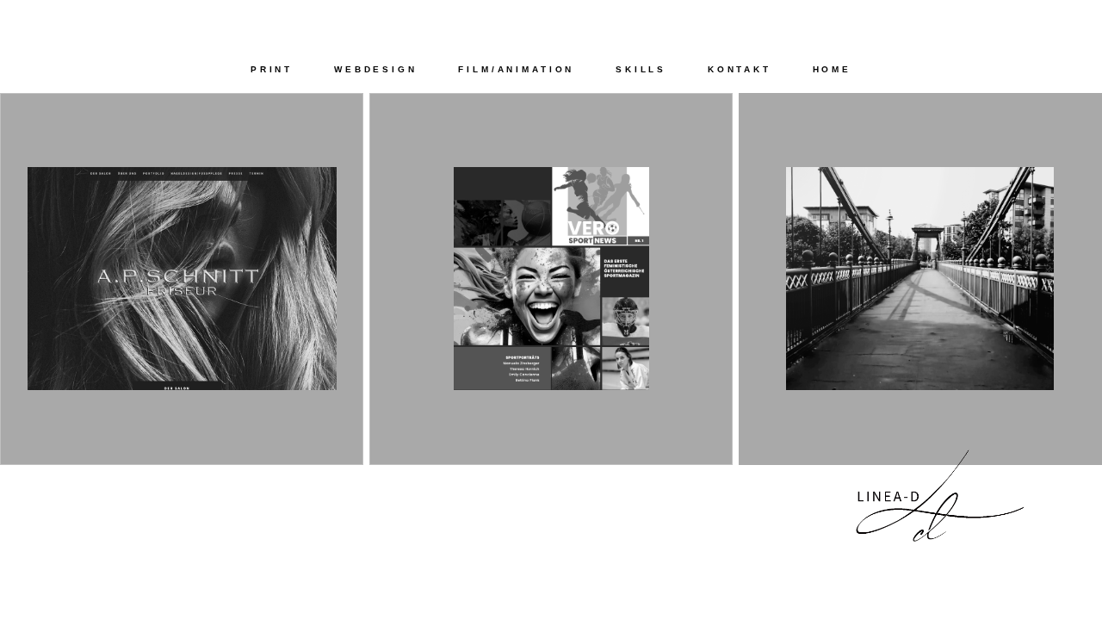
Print (272, 69)
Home (832, 69)
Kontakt (739, 69)
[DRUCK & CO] (551, 460)
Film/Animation (516, 69)
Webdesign (376, 69)
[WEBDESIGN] (181, 460)
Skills (641, 69)
